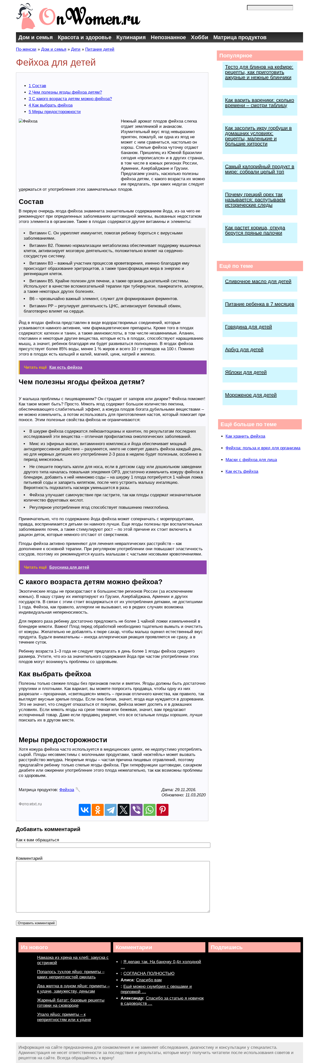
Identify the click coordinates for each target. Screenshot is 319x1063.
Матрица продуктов (240, 37)
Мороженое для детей (251, 395)
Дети (75, 49)
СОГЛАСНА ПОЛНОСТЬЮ (148, 973)
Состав (37, 85)
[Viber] (137, 810)
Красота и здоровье (84, 37)
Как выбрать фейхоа (51, 105)
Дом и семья (35, 37)
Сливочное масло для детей (258, 281)
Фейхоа (66, 789)
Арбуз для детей (244, 349)
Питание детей (99, 49)
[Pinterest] (162, 810)
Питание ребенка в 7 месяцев (259, 304)
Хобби (199, 37)
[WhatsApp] (150, 810)
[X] (124, 810)
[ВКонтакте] (85, 810)
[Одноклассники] (98, 810)
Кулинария (131, 37)
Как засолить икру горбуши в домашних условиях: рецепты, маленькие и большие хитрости (258, 136)
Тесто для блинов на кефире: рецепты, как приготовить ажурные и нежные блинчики (259, 72)
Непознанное (168, 37)
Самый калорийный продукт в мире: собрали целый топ (259, 169)
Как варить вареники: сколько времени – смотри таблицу (259, 102)
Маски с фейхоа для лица (251, 459)
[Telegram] (111, 810)
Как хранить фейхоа (245, 436)
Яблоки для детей (246, 372)
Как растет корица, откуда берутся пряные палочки (255, 230)
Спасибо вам (149, 980)
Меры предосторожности (55, 111)
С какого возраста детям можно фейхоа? (70, 98)
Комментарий (29, 858)
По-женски (26, 49)
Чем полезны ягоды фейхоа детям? (65, 92)
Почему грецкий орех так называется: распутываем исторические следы (255, 200)
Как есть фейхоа (242, 471)
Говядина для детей (248, 327)
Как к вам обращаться (37, 840)
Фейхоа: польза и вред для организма (263, 448)
